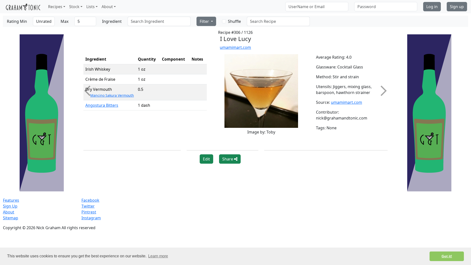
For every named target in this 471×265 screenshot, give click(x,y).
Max (64, 21)
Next (381, 91)
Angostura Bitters (101, 105)
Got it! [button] (447, 256)
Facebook (90, 200)
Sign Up (10, 206)
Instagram (91, 218)
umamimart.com (235, 47)
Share (228, 159)
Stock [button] (74, 6)
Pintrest (88, 212)
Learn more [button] (158, 256)
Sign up (457, 6)
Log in (432, 6)
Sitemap (10, 218)
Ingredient (112, 21)
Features (11, 200)
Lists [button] (90, 6)
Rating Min (17, 21)
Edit (206, 159)
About (8, 212)
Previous (89, 91)
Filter (205, 21)
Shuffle (234, 21)
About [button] (107, 6)
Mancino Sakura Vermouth (112, 95)
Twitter (88, 206)
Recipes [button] (55, 6)
